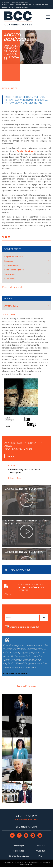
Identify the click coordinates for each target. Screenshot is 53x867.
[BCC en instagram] (33, 835)
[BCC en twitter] (13, 835)
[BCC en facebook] (19, 835)
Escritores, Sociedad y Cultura (25, 96)
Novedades (19, 850)
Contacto (40, 845)
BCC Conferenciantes (19, 856)
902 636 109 (28, 815)
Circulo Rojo (40, 862)
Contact (10, 456)
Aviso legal (19, 845)
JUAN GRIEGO (11, 305)
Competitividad (11, 265)
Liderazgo (8, 261)
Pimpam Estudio (26, 864)
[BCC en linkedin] (39, 835)
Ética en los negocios (14, 269)
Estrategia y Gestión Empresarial (26, 99)
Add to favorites (20, 569)
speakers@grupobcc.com (26, 819)
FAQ (40, 856)
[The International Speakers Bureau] (19, 18)
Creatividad (9, 278)
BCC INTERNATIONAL (26, 826)
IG (15, 862)
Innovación (9, 274)
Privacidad (40, 850)
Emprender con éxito (14, 256)
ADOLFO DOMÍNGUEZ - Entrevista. (24, 489)
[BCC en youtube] (26, 835)
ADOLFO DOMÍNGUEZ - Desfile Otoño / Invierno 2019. (26, 522)
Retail (38, 102)
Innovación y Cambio (19, 102)
